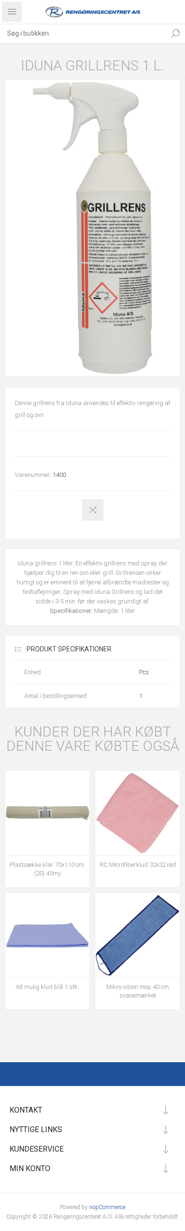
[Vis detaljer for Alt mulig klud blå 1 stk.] (47, 935)
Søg (175, 33)
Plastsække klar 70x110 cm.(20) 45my (47, 869)
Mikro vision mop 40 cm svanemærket (137, 991)
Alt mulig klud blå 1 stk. (47, 986)
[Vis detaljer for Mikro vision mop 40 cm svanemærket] (137, 935)
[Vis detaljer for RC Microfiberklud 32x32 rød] (137, 813)
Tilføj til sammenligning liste (92, 510)
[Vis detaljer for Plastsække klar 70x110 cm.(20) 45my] (47, 813)
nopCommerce (107, 1207)
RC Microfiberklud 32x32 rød (138, 864)
